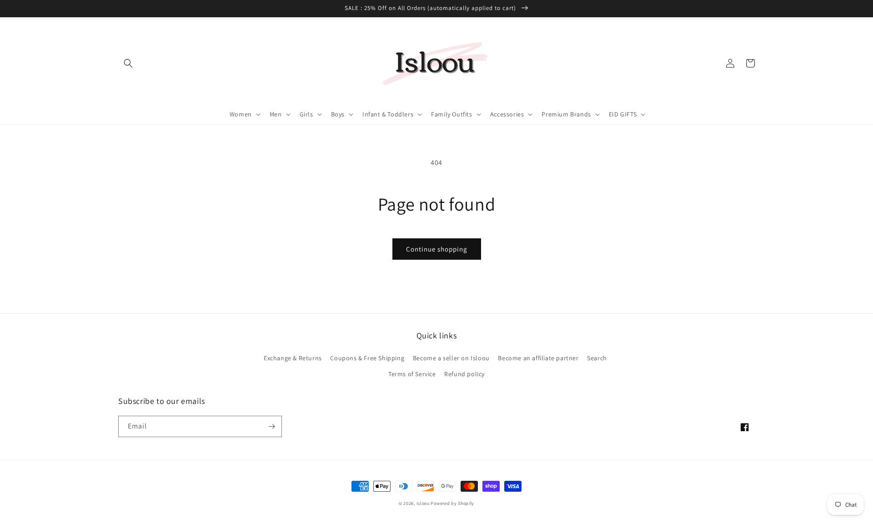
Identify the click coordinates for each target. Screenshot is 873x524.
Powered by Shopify (452, 503)
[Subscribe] (271, 426)
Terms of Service (412, 374)
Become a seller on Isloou (451, 358)
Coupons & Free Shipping (367, 358)
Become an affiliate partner (538, 358)
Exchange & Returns (293, 358)
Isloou (423, 503)
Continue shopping (436, 249)
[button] (128, 63)
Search (597, 358)
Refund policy (464, 374)
